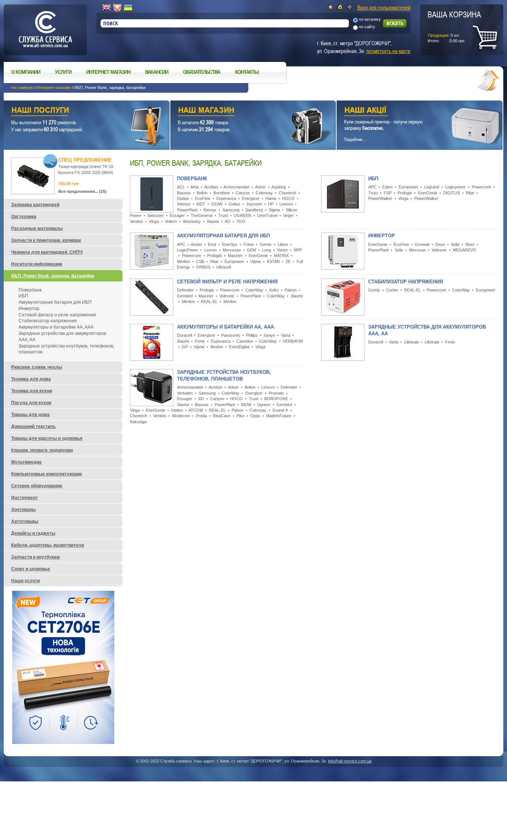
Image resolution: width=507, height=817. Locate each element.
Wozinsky (192, 221)
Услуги (63, 72)
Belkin (202, 193)
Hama (270, 198)
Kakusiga (138, 421)
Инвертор (381, 235)
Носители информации (36, 264)
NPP (298, 250)
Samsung (230, 210)
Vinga (154, 221)
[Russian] (117, 8)
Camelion (244, 341)
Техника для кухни (31, 390)
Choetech (287, 193)
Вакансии (156, 72)
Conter (392, 290)
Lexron (210, 250)
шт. (454, 26)
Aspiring (278, 187)
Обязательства (201, 72)
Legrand (431, 187)
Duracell (184, 335)
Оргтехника (23, 216)
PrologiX (214, 255)
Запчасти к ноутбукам (35, 557)
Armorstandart (236, 187)
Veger (288, 215)
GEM (251, 250)
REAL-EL (209, 301)
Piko (240, 416)
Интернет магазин (108, 72)
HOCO (288, 198)
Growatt (422, 244)
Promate (276, 393)
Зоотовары (23, 509)
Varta (285, 335)
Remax (209, 210)
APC (372, 187)
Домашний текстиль (33, 426)
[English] (106, 8)
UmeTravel (267, 215)
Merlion (183, 261)
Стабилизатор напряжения (405, 281)
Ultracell (223, 267)
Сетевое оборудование (36, 485)
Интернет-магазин (53, 87)
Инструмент (24, 497)
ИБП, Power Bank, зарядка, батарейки (52, 276)
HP (271, 204)
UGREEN (242, 215)
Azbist (196, 244)
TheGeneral (201, 215)
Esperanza (226, 198)
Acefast (211, 187)
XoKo (274, 290)
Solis (455, 244)
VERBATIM (293, 341)
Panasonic (230, 335)
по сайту (367, 26)
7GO (240, 221)
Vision (282, 250)
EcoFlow (202, 198)
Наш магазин (240, 111)
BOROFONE (276, 398)
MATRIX (281, 255)
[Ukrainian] (128, 8)
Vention (136, 221)
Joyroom (254, 204)
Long (266, 250)
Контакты (247, 72)
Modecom (181, 416)
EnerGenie (427, 193)
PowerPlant (187, 210)
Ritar (470, 193)
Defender (185, 290)
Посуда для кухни (31, 402)
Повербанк (192, 178)
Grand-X (280, 410)
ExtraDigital (239, 347)
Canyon (243, 193)
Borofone (221, 193)
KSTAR (273, 261)
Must (469, 244)
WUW (246, 404)
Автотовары (24, 521)
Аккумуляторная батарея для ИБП (223, 235)
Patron (291, 290)
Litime (283, 244)
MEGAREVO (464, 250)
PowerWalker (380, 198)
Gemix (266, 244)
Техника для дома (31, 379)
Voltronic (439, 250)
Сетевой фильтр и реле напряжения (227, 281)
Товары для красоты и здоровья (46, 438)
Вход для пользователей (383, 7)
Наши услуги (77, 111)
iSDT (200, 204)
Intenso (183, 204)
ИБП (373, 178)
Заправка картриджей (35, 204)
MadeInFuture (278, 416)
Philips (252, 335)
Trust (223, 215)
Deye (440, 244)
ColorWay (254, 290)
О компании (25, 72)
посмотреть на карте (388, 51)
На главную (22, 87)
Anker (260, 187)
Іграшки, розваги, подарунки (42, 450)
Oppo (255, 416)
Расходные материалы (37, 228)
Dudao (183, 198)
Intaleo (177, 410)
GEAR (217, 204)
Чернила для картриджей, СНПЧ (46, 252)
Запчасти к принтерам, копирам (46, 240)
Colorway (264, 193)
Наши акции (409, 111)
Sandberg (254, 210)
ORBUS (203, 267)
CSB (200, 261)
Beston (216, 347)
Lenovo (286, 204)
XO (227, 221)
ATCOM (196, 410)
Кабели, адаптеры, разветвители (47, 545)
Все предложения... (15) (82, 191)
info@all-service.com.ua (350, 761)
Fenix (200, 341)
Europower (408, 187)
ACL (181, 187)
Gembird (185, 296)
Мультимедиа (26, 462)
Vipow (255, 261)
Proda (201, 416)
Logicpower (455, 187)
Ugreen (264, 404)
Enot (212, 244)
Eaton (387, 187)
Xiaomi (213, 221)
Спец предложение (85, 160)
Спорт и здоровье (30, 568)
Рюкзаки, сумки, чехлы (36, 367)
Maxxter (235, 255)
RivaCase (221, 416)
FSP (388, 193)
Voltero (171, 221)
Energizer (250, 198)
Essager (177, 215)
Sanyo (269, 335)
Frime (248, 244)
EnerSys (230, 244)
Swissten (155, 215)
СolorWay (276, 296)
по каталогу (370, 19)
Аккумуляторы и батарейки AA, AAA (225, 327)
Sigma (274, 210)
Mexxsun (417, 250)
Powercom (481, 187)
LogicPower (187, 250)
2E (288, 261)
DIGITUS (451, 193)
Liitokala (411, 342)
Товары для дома (30, 414)
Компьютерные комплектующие (46, 474)
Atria (194, 187)
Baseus (184, 193)
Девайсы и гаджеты (33, 533)
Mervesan (232, 250)
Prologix (405, 193)
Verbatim (185, 393)
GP (185, 347)
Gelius (234, 204)
